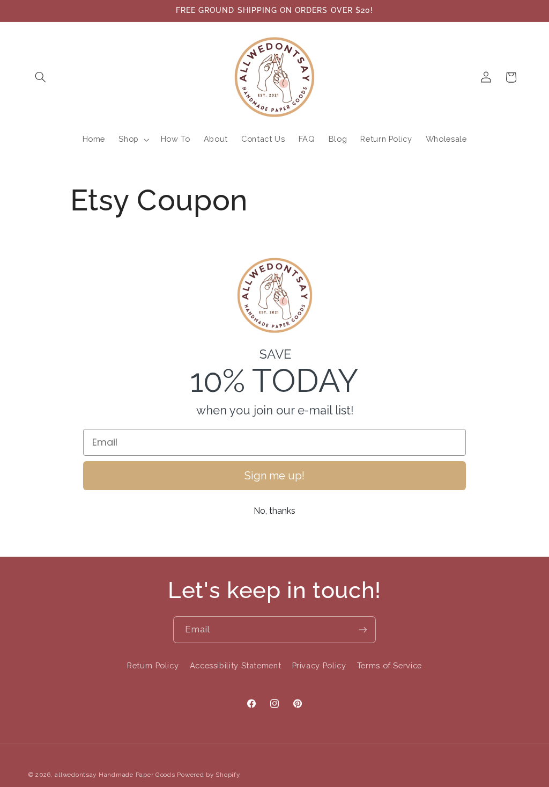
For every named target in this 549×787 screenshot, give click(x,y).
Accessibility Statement (235, 665)
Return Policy (153, 665)
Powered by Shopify (208, 774)
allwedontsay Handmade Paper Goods (115, 774)
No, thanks (274, 511)
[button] (40, 77)
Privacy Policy (319, 665)
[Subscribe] (363, 629)
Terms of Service (389, 665)
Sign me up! (274, 475)
